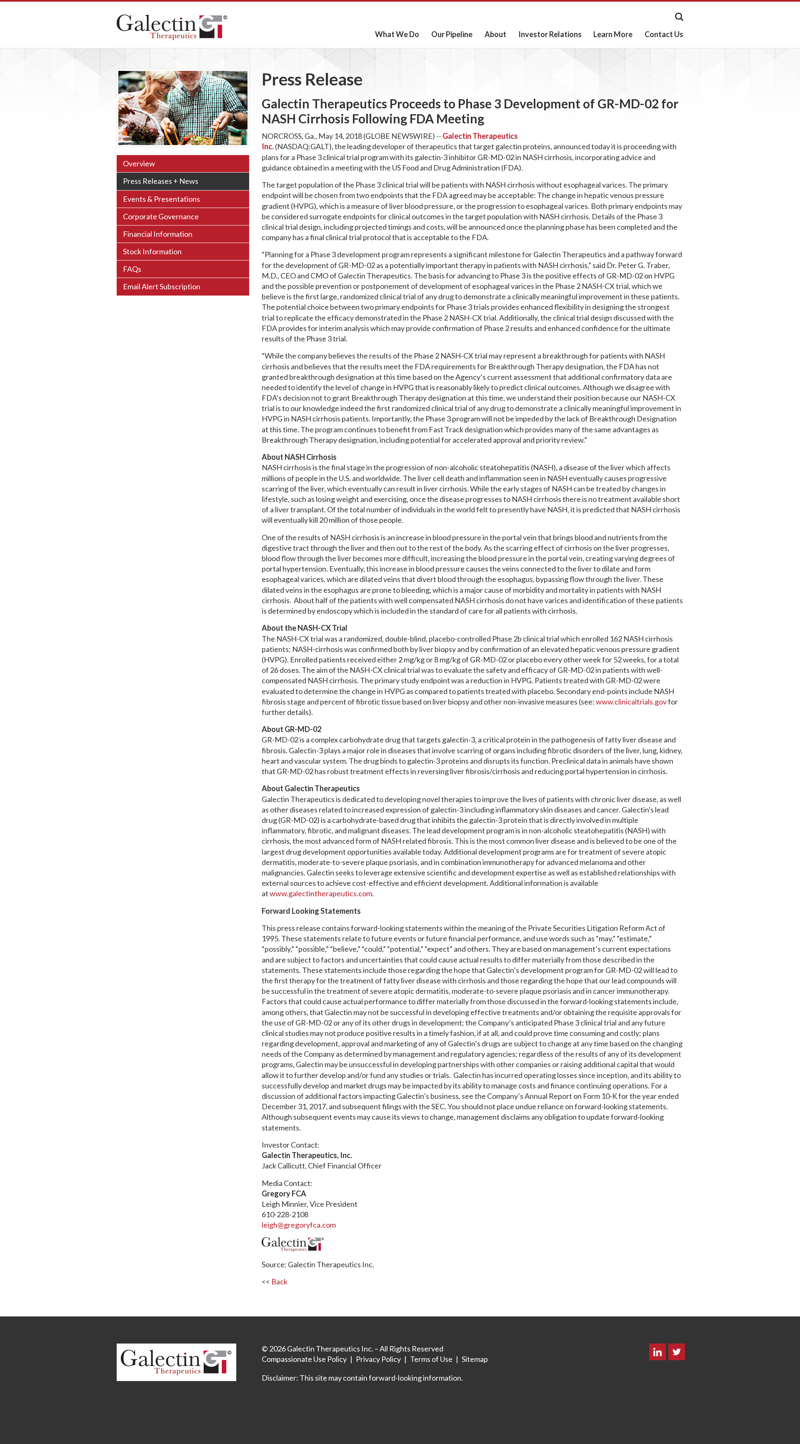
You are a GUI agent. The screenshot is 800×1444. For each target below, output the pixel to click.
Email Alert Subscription (161, 286)
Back (279, 1281)
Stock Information (152, 251)
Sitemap (475, 1359)
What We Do (397, 34)
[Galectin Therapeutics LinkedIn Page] (657, 1352)
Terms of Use (431, 1359)
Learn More (612, 34)
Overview (139, 163)
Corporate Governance (161, 216)
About (495, 34)
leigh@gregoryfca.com (299, 1224)
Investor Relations (550, 34)
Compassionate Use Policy (304, 1359)
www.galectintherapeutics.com (321, 893)
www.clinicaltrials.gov (631, 701)
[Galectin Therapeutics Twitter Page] (675, 1352)
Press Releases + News (160, 181)
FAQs (132, 268)
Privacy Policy (378, 1359)
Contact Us (664, 34)
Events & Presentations (161, 198)
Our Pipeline (451, 34)
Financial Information (157, 233)
